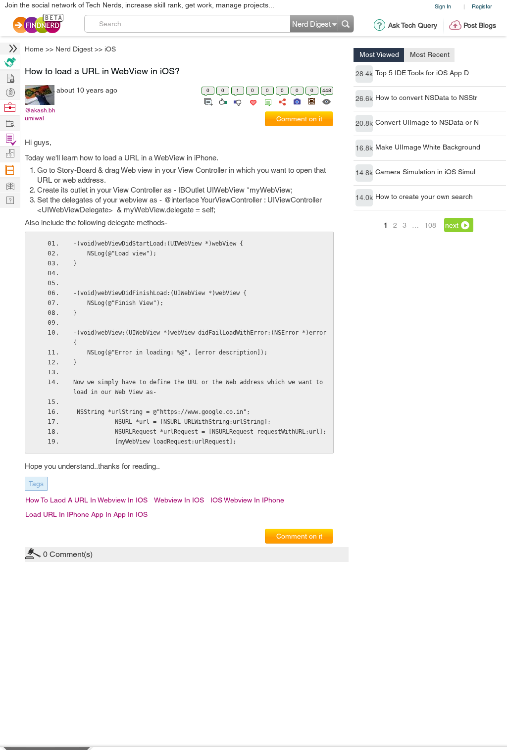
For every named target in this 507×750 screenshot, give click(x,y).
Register (482, 6)
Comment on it (299, 119)
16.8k (364, 148)
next (451, 225)
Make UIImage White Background (427, 147)
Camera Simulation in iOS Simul (425, 172)
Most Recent (430, 54)
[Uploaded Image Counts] (296, 101)
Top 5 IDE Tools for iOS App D (422, 73)
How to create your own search (424, 196)
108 (430, 225)
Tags (36, 484)
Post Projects (10, 77)
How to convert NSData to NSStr (426, 97)
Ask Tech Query (412, 25)
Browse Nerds (10, 91)
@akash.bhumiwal (40, 114)
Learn (10, 170)
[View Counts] (326, 101)
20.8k (364, 123)
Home (34, 49)
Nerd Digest (74, 49)
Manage (10, 139)
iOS (110, 49)
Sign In (443, 6)
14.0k (364, 197)
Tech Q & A (10, 199)
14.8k (364, 173)
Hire (10, 62)
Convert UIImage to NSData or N (427, 122)
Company (10, 154)
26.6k (364, 98)
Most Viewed (379, 54)
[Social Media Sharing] (281, 101)
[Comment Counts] (266, 101)
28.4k (364, 74)
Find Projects (10, 122)
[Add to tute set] (207, 101)
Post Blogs (479, 25)
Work (10, 107)
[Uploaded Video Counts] (311, 101)
